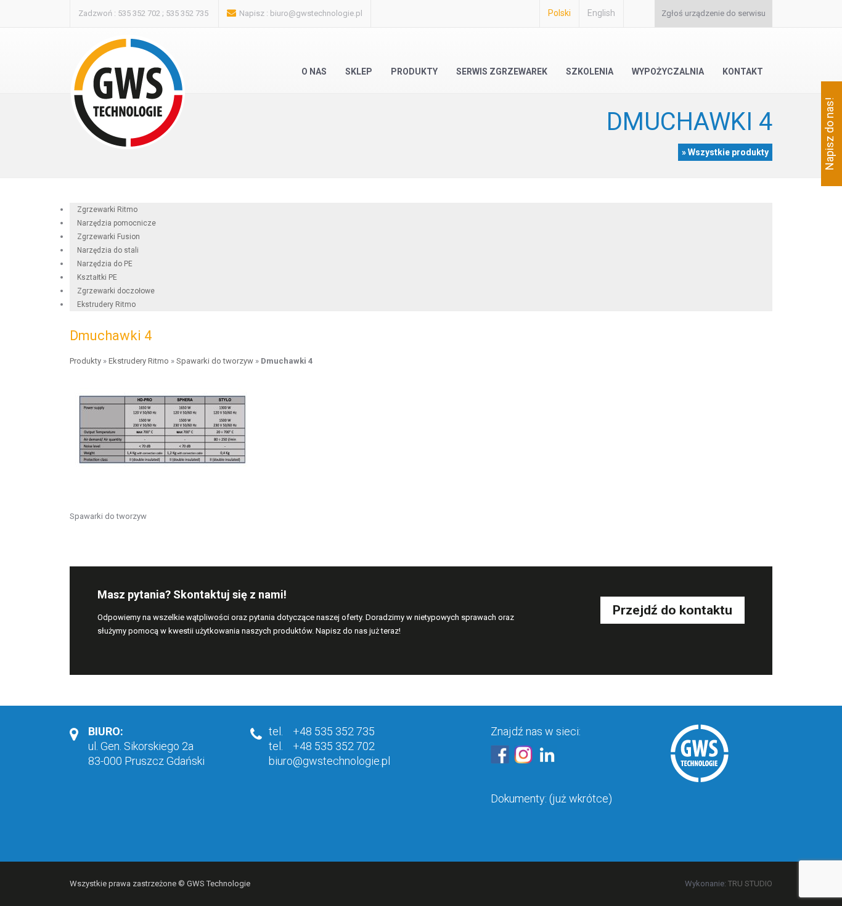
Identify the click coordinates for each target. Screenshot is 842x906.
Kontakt (742, 71)
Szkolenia (589, 71)
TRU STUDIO (750, 883)
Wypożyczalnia (668, 71)
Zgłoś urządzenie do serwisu (713, 13)
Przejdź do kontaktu (672, 610)
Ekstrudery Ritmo (106, 304)
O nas (314, 71)
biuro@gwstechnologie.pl (316, 13)
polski (559, 13)
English (601, 13)
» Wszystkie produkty (725, 152)
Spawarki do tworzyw (214, 360)
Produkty (414, 71)
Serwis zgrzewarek (501, 71)
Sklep (358, 71)
